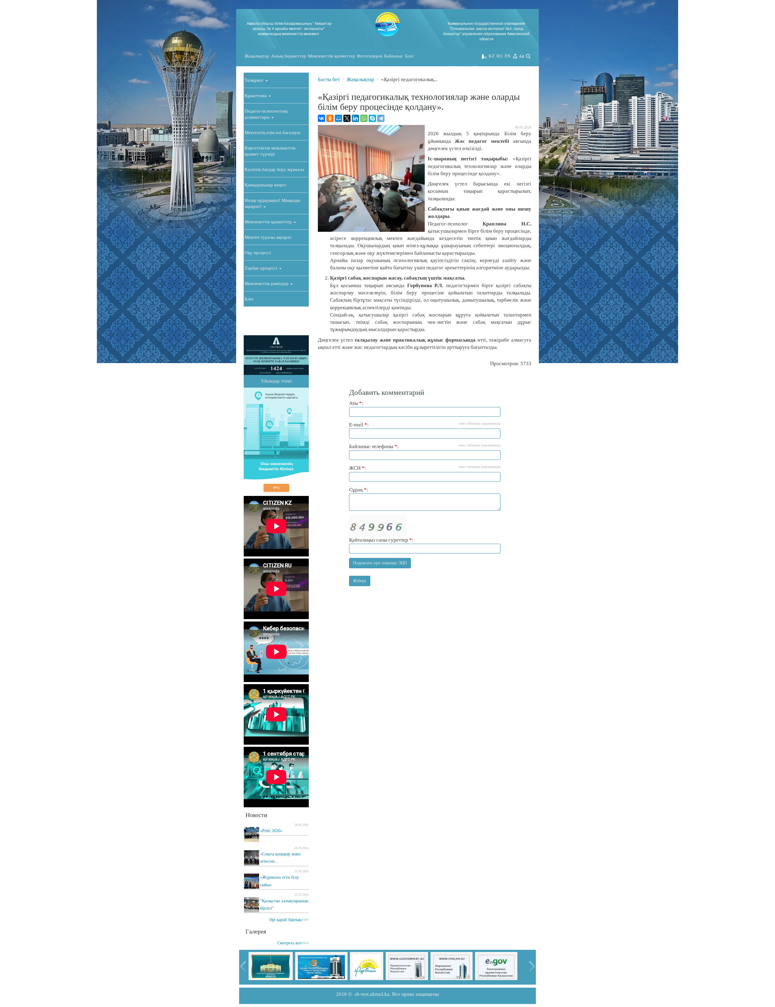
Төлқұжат (255, 80)
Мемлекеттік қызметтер (331, 56)
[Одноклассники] (330, 118)
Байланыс (393, 56)
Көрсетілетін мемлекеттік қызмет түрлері (270, 151)
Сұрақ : (358, 490)
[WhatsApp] (364, 118)
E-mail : (424, 424)
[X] (347, 118)
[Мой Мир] (338, 118)
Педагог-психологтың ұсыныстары (266, 114)
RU (499, 56)
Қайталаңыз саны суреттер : (381, 540)
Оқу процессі (258, 252)
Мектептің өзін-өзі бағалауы (272, 132)
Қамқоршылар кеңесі (265, 184)
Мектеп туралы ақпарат (268, 237)
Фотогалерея (369, 56)
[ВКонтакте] (321, 118)
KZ (492, 56)
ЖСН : (424, 468)
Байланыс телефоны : (424, 446)
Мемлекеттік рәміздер (267, 283)
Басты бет (329, 79)
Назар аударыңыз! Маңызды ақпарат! (272, 203)
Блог (409, 56)
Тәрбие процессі (262, 268)
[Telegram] (380, 118)
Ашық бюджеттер (288, 56)
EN (508, 56)
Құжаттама (256, 95)
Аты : (356, 403)
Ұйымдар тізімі (276, 381)
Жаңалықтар (257, 56)
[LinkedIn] (355, 118)
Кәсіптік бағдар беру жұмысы (274, 169)
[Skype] (372, 118)
